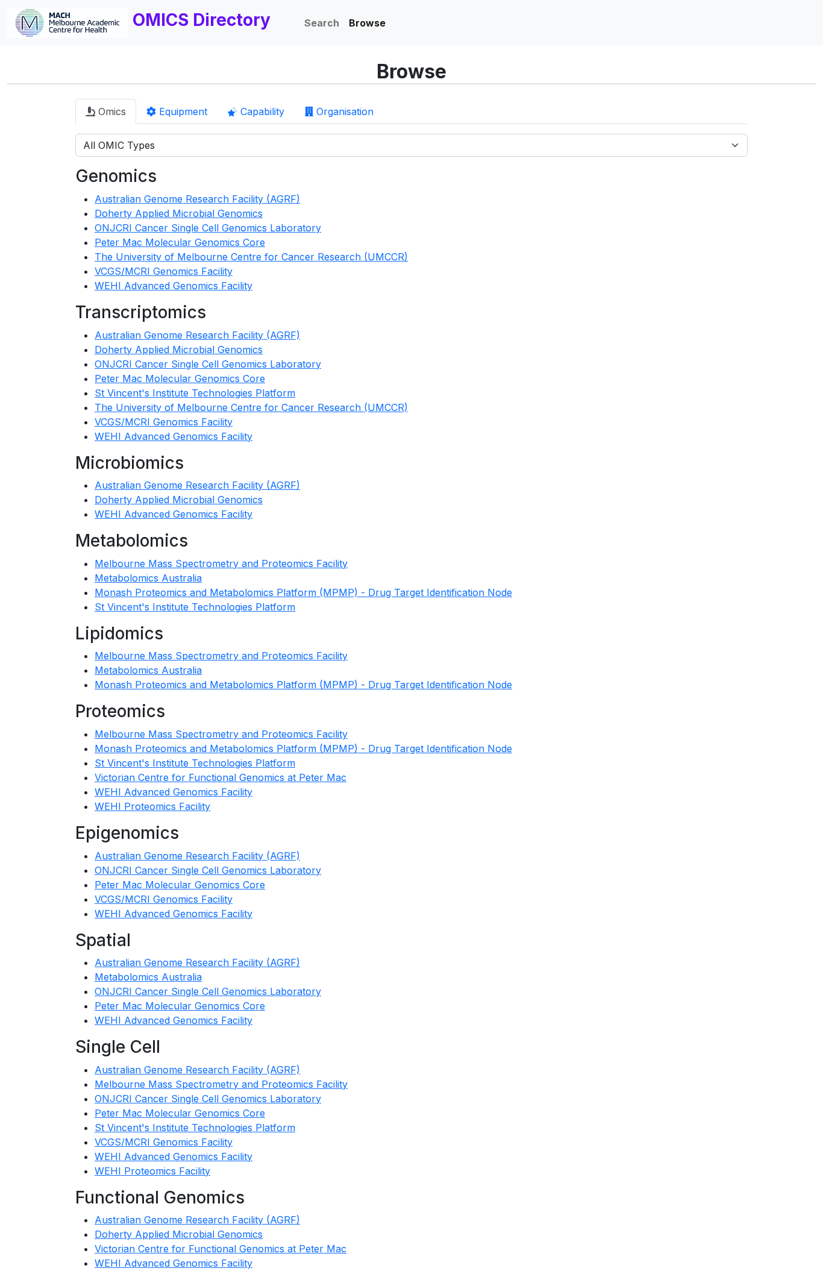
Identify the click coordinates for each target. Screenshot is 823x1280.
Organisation (343, 111)
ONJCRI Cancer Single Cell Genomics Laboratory (208, 228)
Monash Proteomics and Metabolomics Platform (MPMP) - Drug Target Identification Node (303, 592)
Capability (260, 111)
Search (321, 23)
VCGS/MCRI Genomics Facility (164, 271)
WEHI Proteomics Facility (152, 806)
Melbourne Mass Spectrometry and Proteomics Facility (221, 563)
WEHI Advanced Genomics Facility (173, 286)
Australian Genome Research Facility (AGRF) (197, 199)
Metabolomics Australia (148, 578)
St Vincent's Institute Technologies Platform (195, 393)
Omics (110, 111)
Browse (367, 23)
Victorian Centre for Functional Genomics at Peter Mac (220, 777)
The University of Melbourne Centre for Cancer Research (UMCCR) (251, 257)
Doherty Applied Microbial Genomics (179, 213)
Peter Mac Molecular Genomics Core (180, 242)
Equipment (181, 111)
